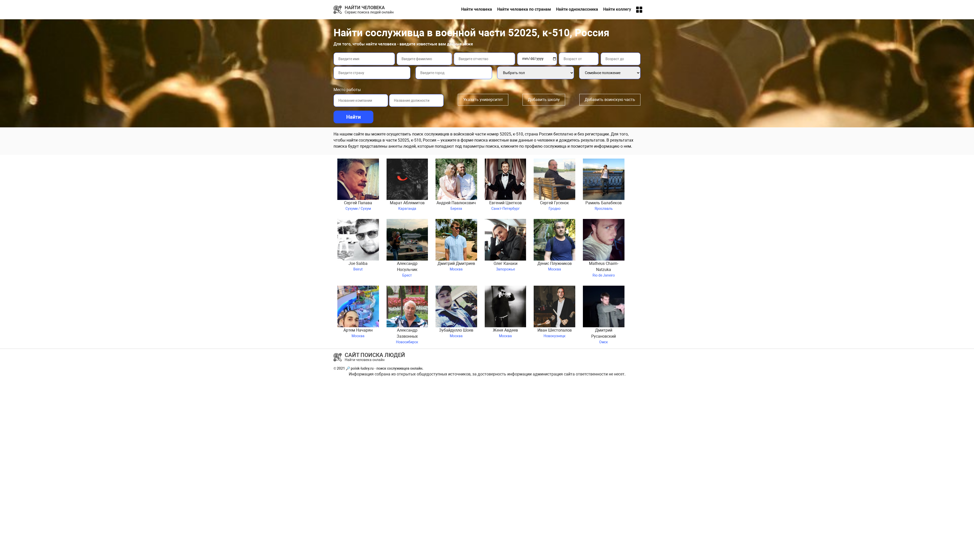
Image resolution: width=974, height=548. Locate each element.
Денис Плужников (554, 266)
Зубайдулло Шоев (456, 333)
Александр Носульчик (407, 269)
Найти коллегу (617, 9)
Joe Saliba (358, 266)
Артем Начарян (358, 333)
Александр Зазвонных (407, 336)
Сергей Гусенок (554, 205)
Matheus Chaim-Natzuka (603, 269)
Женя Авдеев (505, 333)
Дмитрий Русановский (603, 336)
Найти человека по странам (524, 9)
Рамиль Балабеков (603, 205)
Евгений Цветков (505, 205)
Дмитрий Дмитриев (456, 266)
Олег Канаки (505, 266)
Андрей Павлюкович (456, 205)
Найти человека (476, 9)
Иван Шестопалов (554, 333)
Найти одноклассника (577, 9)
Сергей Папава (358, 205)
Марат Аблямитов (407, 205)
